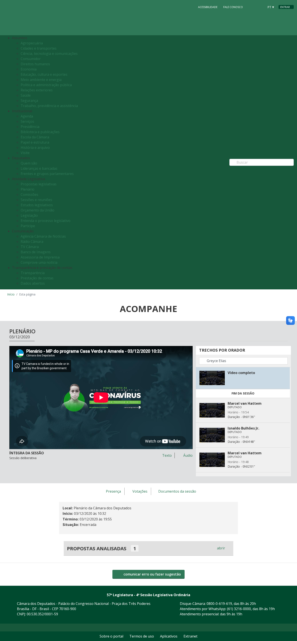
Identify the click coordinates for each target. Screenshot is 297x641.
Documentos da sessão (177, 491)
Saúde (26, 95)
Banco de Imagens (36, 252)
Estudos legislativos (37, 205)
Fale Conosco (233, 7)
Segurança (29, 100)
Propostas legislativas (39, 184)
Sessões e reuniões (36, 199)
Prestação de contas (37, 278)
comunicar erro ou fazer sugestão (152, 574)
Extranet (190, 636)
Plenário (27, 189)
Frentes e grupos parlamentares (47, 173)
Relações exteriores (37, 90)
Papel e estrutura (35, 142)
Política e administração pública (46, 84)
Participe (28, 225)
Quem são (29, 163)
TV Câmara (30, 246)
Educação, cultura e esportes (44, 74)
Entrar (285, 7)
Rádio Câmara (32, 241)
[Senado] (260, 6)
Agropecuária (32, 43)
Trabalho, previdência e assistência (49, 105)
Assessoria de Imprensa (40, 257)
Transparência (33, 272)
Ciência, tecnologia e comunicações (49, 53)
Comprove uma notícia (39, 262)
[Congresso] (251, 6)
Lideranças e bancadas (39, 168)
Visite (25, 152)
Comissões (29, 194)
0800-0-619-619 (219, 603)
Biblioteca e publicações (40, 131)
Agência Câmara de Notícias (43, 236)
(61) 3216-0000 (239, 608)
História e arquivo (35, 147)
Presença (113, 491)
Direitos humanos (35, 64)
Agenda (27, 116)
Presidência (30, 126)
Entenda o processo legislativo (45, 220)
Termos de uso (141, 636)
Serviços (27, 121)
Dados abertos (33, 283)
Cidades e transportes (39, 48)
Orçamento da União (37, 210)
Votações (139, 491)
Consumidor (31, 58)
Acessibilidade (207, 7)
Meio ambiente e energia (41, 79)
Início (11, 294)
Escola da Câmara (35, 137)
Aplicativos (168, 636)
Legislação (29, 215)
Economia (29, 69)
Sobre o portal (111, 636)
